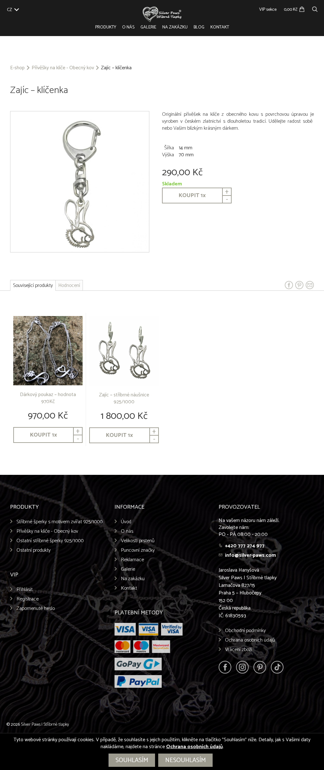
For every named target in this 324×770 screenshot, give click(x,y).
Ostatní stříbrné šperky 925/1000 (50, 541)
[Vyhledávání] (315, 8)
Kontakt (219, 27)
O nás (128, 27)
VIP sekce (268, 9)
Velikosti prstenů (137, 541)
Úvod (126, 522)
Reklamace (132, 560)
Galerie (148, 27)
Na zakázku (175, 27)
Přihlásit (24, 589)
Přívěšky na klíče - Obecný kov (63, 68)
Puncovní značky (138, 550)
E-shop (17, 68)
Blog (199, 27)
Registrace (27, 599)
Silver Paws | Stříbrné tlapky (45, 724)
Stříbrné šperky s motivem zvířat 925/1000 (59, 522)
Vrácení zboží (238, 649)
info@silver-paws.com (250, 555)
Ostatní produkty (33, 550)
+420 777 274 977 (245, 546)
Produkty (105, 27)
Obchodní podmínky (245, 630)
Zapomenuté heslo (35, 608)
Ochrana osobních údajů (250, 640)
